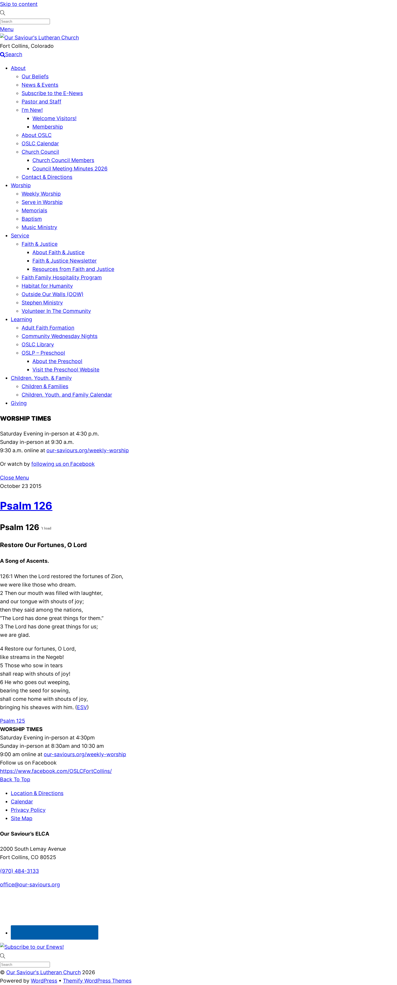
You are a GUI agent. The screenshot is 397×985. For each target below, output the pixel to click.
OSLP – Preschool (43, 353)
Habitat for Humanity (47, 286)
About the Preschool (57, 361)
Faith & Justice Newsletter (64, 260)
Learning (21, 319)
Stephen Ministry (42, 302)
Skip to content (19, 4)
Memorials (34, 210)
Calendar (22, 801)
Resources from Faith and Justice (73, 269)
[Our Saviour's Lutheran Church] (39, 37)
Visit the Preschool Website (65, 369)
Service (20, 235)
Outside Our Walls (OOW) (52, 294)
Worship (21, 185)
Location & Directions (37, 793)
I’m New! (32, 110)
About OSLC (37, 135)
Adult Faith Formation (48, 327)
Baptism (32, 219)
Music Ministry (39, 227)
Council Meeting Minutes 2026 (69, 168)
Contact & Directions (47, 177)
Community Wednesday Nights (59, 336)
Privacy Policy (28, 810)
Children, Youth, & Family (41, 378)
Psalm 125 (12, 721)
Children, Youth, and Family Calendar (67, 394)
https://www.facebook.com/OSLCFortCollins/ (56, 771)
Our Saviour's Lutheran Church (43, 972)
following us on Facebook (63, 464)
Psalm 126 (26, 505)
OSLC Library (38, 344)
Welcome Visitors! (54, 118)
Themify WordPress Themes (97, 980)
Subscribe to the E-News (52, 93)
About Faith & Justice (58, 252)
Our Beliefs (35, 76)
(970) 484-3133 (19, 871)
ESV (82, 707)
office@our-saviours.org (30, 884)
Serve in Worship (42, 202)
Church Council (40, 152)
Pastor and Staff (41, 101)
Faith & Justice (40, 244)
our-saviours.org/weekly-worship (87, 450)
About (18, 68)
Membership (47, 126)
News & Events (40, 85)
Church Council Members (63, 160)
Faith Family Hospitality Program (62, 277)
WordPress (44, 980)
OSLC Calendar (40, 143)
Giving (19, 403)
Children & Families (45, 386)
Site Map (21, 818)
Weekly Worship (41, 193)
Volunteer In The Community (56, 311)
